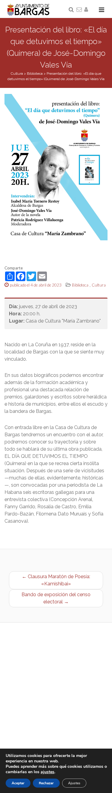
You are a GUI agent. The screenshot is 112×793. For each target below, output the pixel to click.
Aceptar (18, 783)
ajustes (47, 772)
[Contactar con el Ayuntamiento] (79, 10)
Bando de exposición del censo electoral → (56, 598)
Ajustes (74, 783)
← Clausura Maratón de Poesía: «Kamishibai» (56, 580)
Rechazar (46, 783)
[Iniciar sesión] (87, 10)
